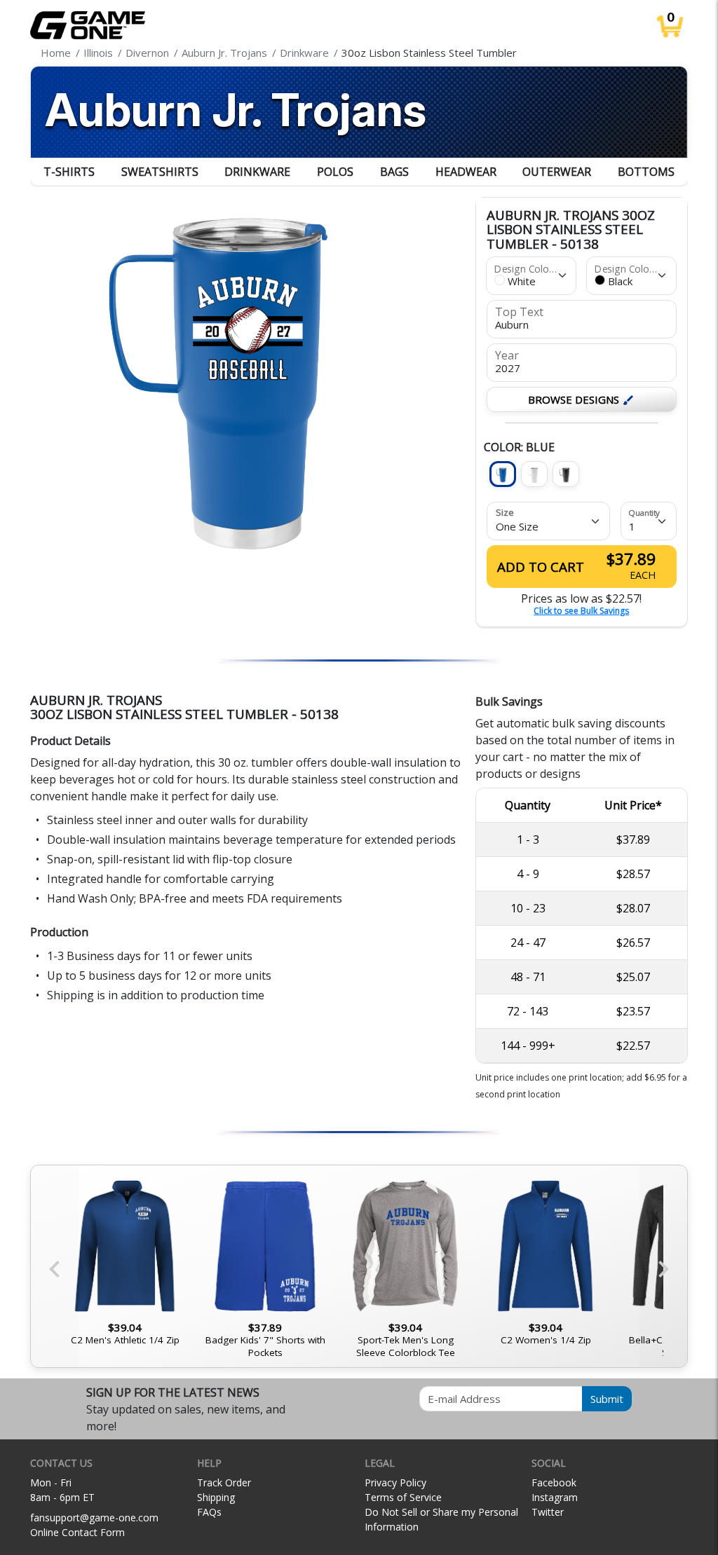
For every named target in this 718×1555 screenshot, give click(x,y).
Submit (606, 1399)
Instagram (554, 1497)
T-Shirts (69, 171)
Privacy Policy (395, 1482)
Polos (335, 171)
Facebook (553, 1482)
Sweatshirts (159, 171)
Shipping (216, 1497)
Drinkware (257, 171)
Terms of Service (403, 1497)
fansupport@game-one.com (94, 1517)
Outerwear (556, 171)
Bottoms (646, 171)
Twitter (547, 1512)
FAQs (209, 1512)
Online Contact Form (77, 1532)
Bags (394, 171)
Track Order (224, 1482)
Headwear (465, 171)
